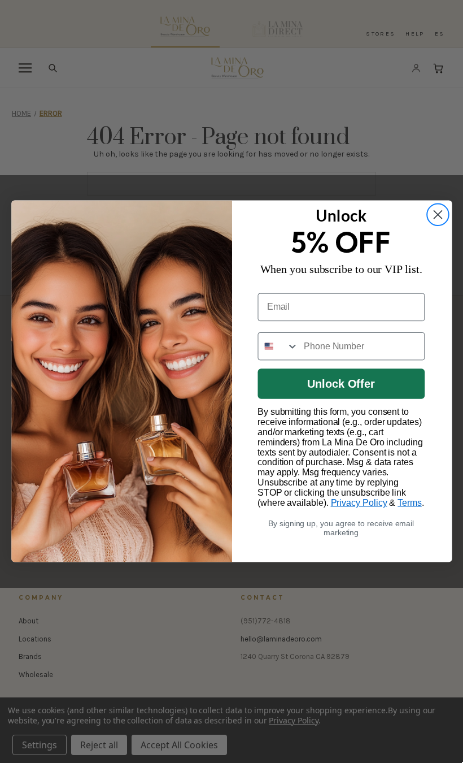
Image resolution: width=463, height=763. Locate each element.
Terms (410, 503)
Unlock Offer (341, 384)
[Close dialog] (438, 215)
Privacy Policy (358, 503)
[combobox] (277, 346)
